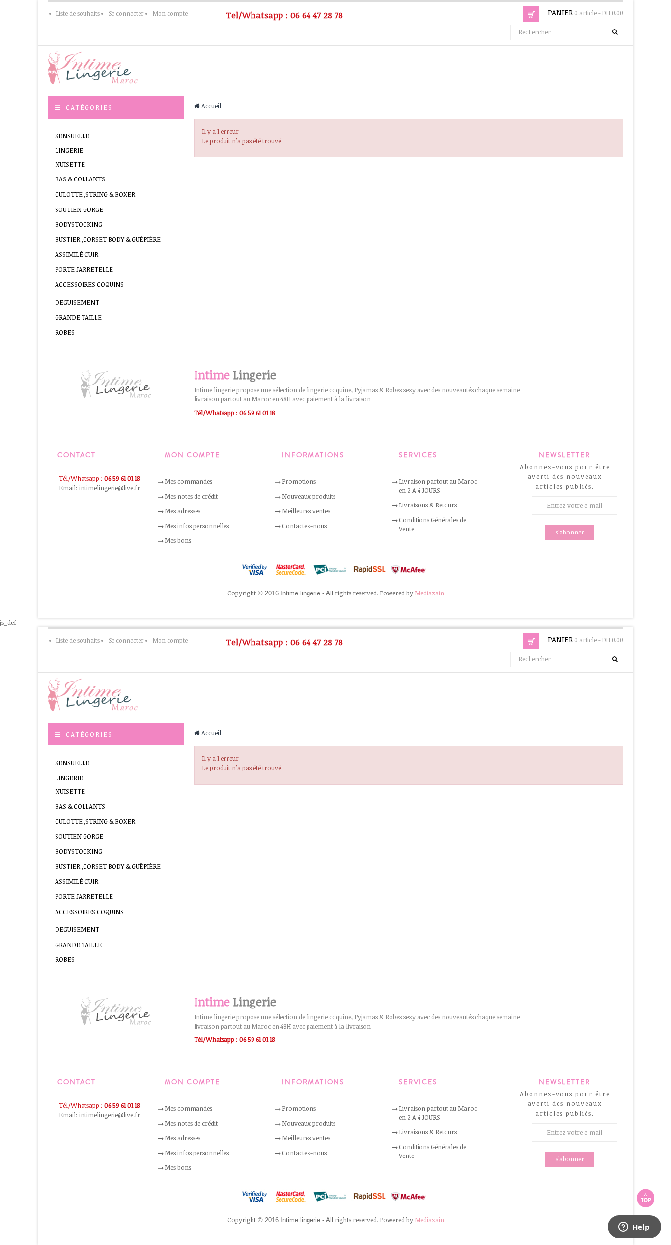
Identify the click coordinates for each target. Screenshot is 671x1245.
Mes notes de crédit (191, 496)
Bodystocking (78, 224)
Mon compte (170, 13)
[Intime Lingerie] (97, 66)
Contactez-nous (304, 525)
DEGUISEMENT (77, 302)
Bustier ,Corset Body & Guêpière (108, 239)
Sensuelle (72, 135)
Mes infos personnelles (197, 525)
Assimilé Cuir (76, 254)
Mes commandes (188, 481)
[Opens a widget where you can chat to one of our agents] (634, 1227)
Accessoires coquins (89, 284)
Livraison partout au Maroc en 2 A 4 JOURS (438, 486)
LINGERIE (69, 150)
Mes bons (178, 540)
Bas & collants (80, 179)
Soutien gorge (79, 209)
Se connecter (126, 13)
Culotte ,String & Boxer (95, 194)
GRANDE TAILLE (78, 317)
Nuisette (70, 164)
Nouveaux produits (309, 496)
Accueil (210, 105)
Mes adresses (182, 510)
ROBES (65, 332)
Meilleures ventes (306, 510)
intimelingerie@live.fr (109, 487)
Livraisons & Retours (428, 505)
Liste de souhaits (78, 13)
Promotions (299, 481)
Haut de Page (645, 1198)
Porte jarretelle (84, 269)
